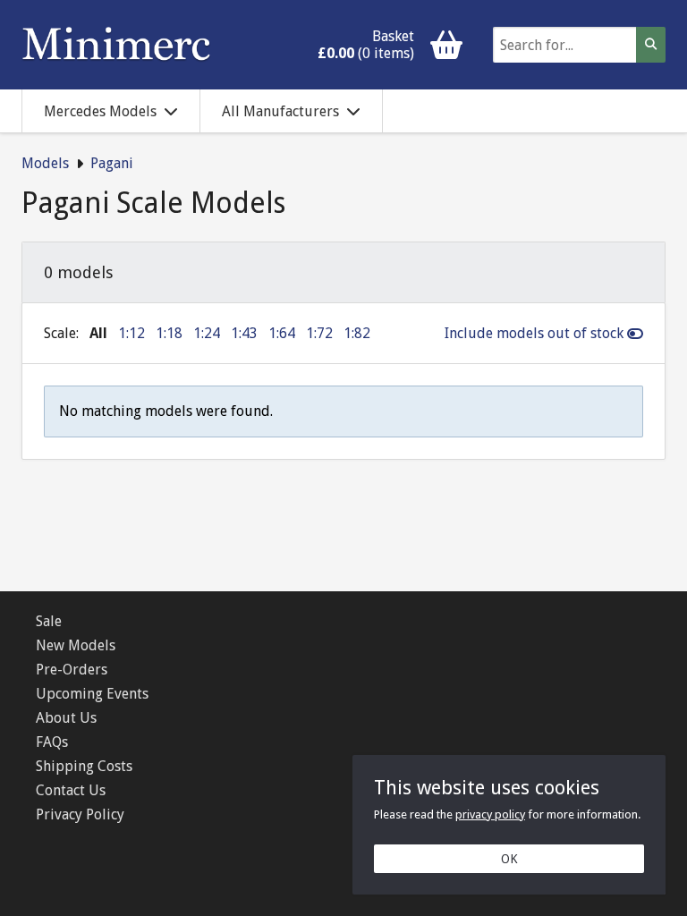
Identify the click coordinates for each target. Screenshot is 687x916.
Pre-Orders (71, 669)
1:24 (206, 333)
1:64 (281, 333)
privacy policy (490, 814)
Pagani (111, 163)
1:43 (244, 333)
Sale (49, 621)
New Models (75, 645)
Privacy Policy (80, 814)
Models (45, 163)
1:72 (319, 333)
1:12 (131, 333)
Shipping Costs (84, 766)
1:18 (169, 333)
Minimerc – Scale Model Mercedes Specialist (116, 45)
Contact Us (71, 790)
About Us (66, 717)
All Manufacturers (280, 111)
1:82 (357, 333)
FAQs (52, 742)
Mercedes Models (100, 111)
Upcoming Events (92, 693)
